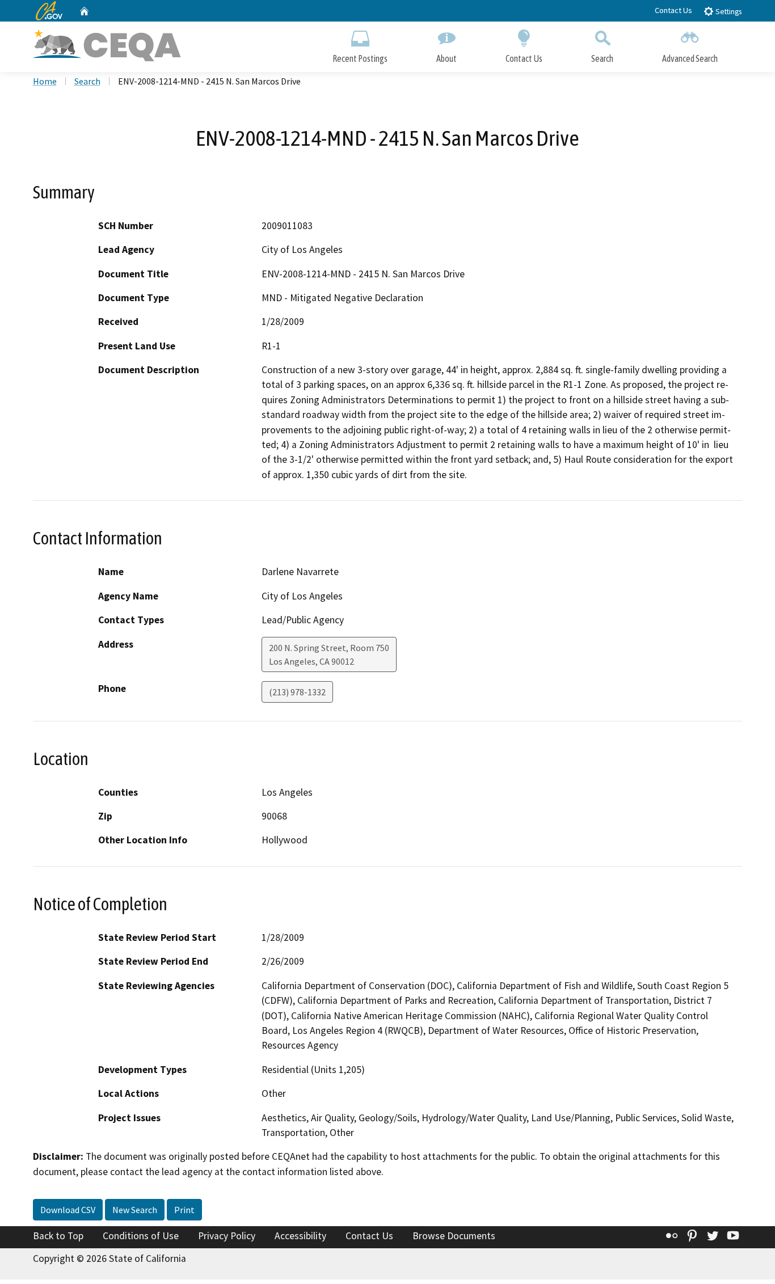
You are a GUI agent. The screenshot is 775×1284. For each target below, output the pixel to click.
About (446, 58)
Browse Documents (453, 1236)
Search (602, 58)
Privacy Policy (226, 1236)
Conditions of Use (141, 1236)
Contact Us (673, 10)
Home (45, 81)
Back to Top (58, 1236)
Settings (728, 11)
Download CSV (67, 1209)
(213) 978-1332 (297, 692)
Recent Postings (359, 58)
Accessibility (300, 1236)
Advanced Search (690, 58)
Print (184, 1209)
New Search (134, 1209)
